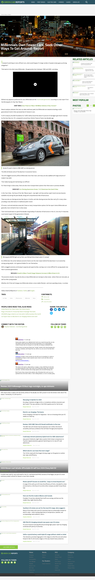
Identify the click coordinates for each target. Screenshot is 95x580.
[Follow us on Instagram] (58, 327)
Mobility (31, 557)
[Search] (90, 2)
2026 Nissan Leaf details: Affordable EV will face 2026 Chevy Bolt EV (28, 467)
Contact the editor (47, 302)
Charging (31, 555)
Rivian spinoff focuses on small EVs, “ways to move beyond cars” (44, 481)
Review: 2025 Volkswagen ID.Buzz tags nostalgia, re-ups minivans (27, 385)
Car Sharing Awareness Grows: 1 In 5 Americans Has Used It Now (39, 189)
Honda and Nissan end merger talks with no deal (89, 70)
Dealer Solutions (46, 563)
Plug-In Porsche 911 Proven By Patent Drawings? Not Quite (18, 311)
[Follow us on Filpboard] (65, 327)
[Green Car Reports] (13, 2)
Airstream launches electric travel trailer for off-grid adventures (86, 64)
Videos (43, 557)
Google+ (32, 290)
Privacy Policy (71, 568)
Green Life (76, 2)
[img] (51, 309)
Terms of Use (71, 561)
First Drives (41, 2)
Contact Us (70, 557)
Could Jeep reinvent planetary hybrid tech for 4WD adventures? (43, 436)
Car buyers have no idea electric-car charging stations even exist (19, 316)
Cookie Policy (71, 566)
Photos (44, 555)
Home (2, 14)
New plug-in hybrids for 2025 (32, 399)
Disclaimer (70, 563)
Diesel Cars (32, 570)
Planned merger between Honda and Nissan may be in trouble (89, 76)
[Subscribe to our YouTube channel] (62, 327)
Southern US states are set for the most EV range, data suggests (44, 508)
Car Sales (5, 298)
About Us (70, 555)
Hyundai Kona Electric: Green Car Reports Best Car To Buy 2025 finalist (87, 94)
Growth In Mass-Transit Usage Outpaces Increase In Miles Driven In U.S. (38, 273)
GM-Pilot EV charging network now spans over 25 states (41, 522)
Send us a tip (46, 297)
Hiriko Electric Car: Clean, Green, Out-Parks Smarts (15, 309)
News (33, 2)
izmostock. (58, 575)
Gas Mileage (32, 561)
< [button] (87, 106)
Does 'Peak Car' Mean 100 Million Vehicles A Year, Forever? (39, 105)
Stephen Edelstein (10, 53)
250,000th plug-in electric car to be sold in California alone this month (21, 314)
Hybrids (61, 2)
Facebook (19, 290)
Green (11, 298)
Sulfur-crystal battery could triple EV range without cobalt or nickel (44, 534)
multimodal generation (43, 99)
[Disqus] (35, 355)
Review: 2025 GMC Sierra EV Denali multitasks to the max (41, 424)
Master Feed (58, 557)
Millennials (27, 298)
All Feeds (57, 555)
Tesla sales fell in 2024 (90, 88)
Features (31, 572)
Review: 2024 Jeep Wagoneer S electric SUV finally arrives (87, 82)
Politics (9, 14)
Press (69, 559)
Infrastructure (19, 298)
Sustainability (32, 559)
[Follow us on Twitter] (55, 327)
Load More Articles (9, 547)
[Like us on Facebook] (52, 327)
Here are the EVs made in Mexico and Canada (37, 496)
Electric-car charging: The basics (33, 412)
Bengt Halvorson (5, 388)
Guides (68, 2)
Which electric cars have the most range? (36, 450)
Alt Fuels (31, 568)
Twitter (25, 290)
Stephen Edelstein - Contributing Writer (16, 326)
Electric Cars (52, 2)
